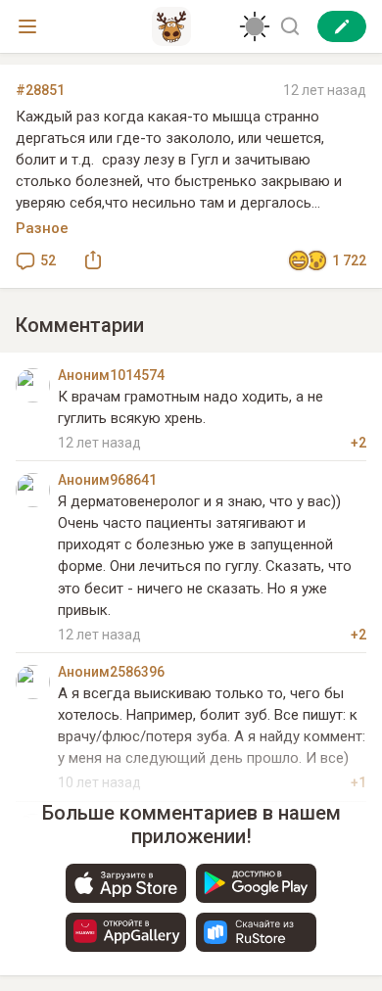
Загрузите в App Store (126, 883)
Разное (42, 228)
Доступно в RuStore (256, 932)
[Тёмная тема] (254, 26)
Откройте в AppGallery (126, 932)
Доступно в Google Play (256, 883)
